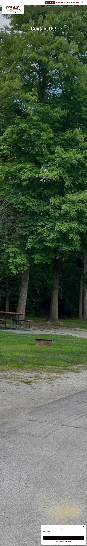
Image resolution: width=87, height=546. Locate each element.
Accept (63, 537)
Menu (81, 9)
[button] (83, 527)
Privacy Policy (68, 541)
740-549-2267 (69, 2)
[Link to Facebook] (82, 2)
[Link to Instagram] (84, 2)
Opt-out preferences (60, 541)
